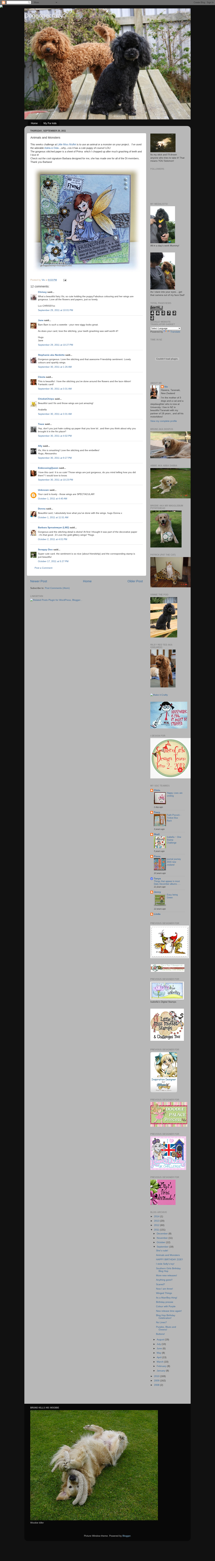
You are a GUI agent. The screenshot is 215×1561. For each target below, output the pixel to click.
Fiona (157, 856)
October (161, 1242)
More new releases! (166, 1275)
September (163, 1246)
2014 (157, 1216)
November (162, 1238)
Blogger (126, 1536)
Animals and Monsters (168, 1255)
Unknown (43, 490)
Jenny (157, 892)
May (159, 1353)
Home (34, 123)
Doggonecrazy (43, 15)
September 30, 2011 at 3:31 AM (55, 389)
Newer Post (38, 581)
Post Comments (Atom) (57, 588)
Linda (157, 914)
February (162, 1366)
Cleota (41, 377)
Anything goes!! (164, 1280)
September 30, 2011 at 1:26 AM (55, 367)
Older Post (135, 581)
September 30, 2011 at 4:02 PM (55, 436)
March (160, 1362)
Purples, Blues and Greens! (166, 1328)
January (161, 1370)
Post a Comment (43, 568)
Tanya (157, 878)
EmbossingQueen (48, 468)
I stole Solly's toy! (165, 1264)
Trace (41, 424)
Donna (42, 508)
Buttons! (160, 1334)
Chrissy (42, 292)
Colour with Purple (166, 1306)
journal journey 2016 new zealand (174, 862)
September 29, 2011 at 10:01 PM (55, 310)
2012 (157, 1225)
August (161, 1339)
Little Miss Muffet (66, 144)
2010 (157, 1376)
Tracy (157, 812)
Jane (41, 320)
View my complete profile (163, 421)
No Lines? (161, 1322)
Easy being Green (172, 896)
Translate (175, 331)
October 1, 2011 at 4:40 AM (52, 498)
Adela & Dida (51, 148)
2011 (157, 1229)
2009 (157, 1380)
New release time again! (169, 1311)
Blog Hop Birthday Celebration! (165, 1316)
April (159, 1357)
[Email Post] (64, 280)
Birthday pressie (164, 1302)
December (162, 1233)
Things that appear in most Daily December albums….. (167, 882)
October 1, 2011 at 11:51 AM (53, 517)
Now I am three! (164, 1289)
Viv (166, 386)
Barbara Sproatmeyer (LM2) (53, 527)
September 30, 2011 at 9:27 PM (55, 458)
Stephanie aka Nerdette (51, 355)
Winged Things (164, 1293)
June (160, 1348)
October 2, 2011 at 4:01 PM (52, 539)
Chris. (157, 790)
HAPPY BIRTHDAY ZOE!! (169, 1259)
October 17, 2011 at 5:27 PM (53, 561)
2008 (157, 1385)
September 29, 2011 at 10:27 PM (55, 345)
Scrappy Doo (45, 549)
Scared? (160, 1284)
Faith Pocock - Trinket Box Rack (174, 818)
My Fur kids (50, 123)
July (159, 1344)
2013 (157, 1221)
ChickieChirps (46, 399)
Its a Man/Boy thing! (166, 1297)
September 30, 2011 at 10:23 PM (55, 480)
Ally (40, 446)
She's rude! (162, 1250)
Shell (157, 834)
